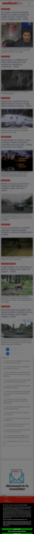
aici (16, 514)
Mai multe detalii (20, 509)
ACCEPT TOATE (17, 529)
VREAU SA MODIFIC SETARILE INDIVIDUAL (17, 531)
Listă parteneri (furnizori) (6, 526)
